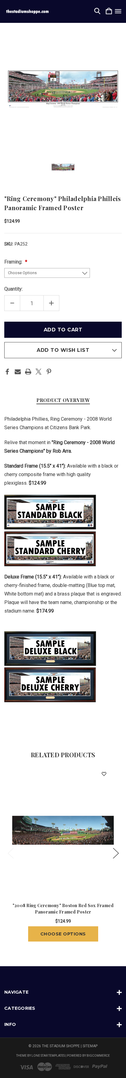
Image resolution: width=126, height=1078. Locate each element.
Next (115, 852)
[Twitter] (38, 371)
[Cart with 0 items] (109, 11)
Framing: (14, 262)
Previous (10, 852)
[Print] (28, 371)
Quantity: (13, 289)
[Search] (97, 11)
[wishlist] (103, 774)
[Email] (18, 371)
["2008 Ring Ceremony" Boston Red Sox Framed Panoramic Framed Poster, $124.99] (63, 830)
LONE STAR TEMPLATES (48, 1055)
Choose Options (63, 934)
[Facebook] (7, 371)
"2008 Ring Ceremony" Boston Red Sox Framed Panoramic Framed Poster (63, 909)
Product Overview (63, 400)
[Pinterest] (49, 371)
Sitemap (90, 1046)
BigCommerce (98, 1055)
